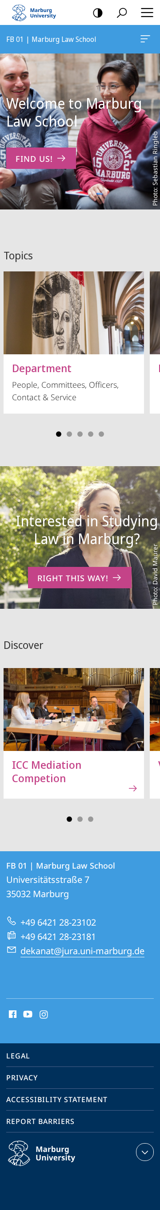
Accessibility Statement (57, 1099)
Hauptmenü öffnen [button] (147, 12)
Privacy (22, 1078)
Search (122, 12)
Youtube (26, 1015)
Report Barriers (40, 1121)
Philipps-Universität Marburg (59, 1168)
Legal (18, 1056)
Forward (147, 738)
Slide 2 (69, 434)
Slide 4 (90, 434)
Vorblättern (147, 351)
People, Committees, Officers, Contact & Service (65, 381)
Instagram (44, 1015)
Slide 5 (101, 434)
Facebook (11, 1015)
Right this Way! (72, 578)
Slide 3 (80, 434)
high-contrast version (98, 12)
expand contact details (145, 1152)
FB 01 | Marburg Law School (147, 39)
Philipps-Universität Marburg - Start (38, 12)
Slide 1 (58, 434)
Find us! (34, 158)
